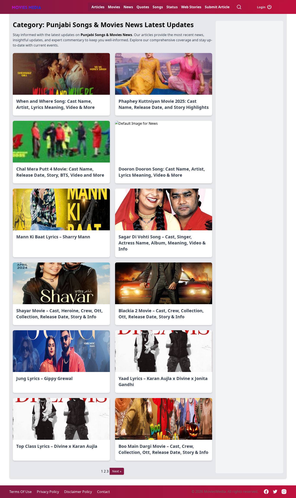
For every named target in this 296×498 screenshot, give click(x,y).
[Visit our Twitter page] (275, 491)
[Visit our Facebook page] (266, 491)
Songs (158, 7)
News (128, 7)
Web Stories (191, 7)
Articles (97, 7)
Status (172, 7)
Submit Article (217, 7)
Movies (114, 7)
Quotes (143, 7)
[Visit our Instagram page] (284, 491)
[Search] (239, 7)
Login (261, 7)
